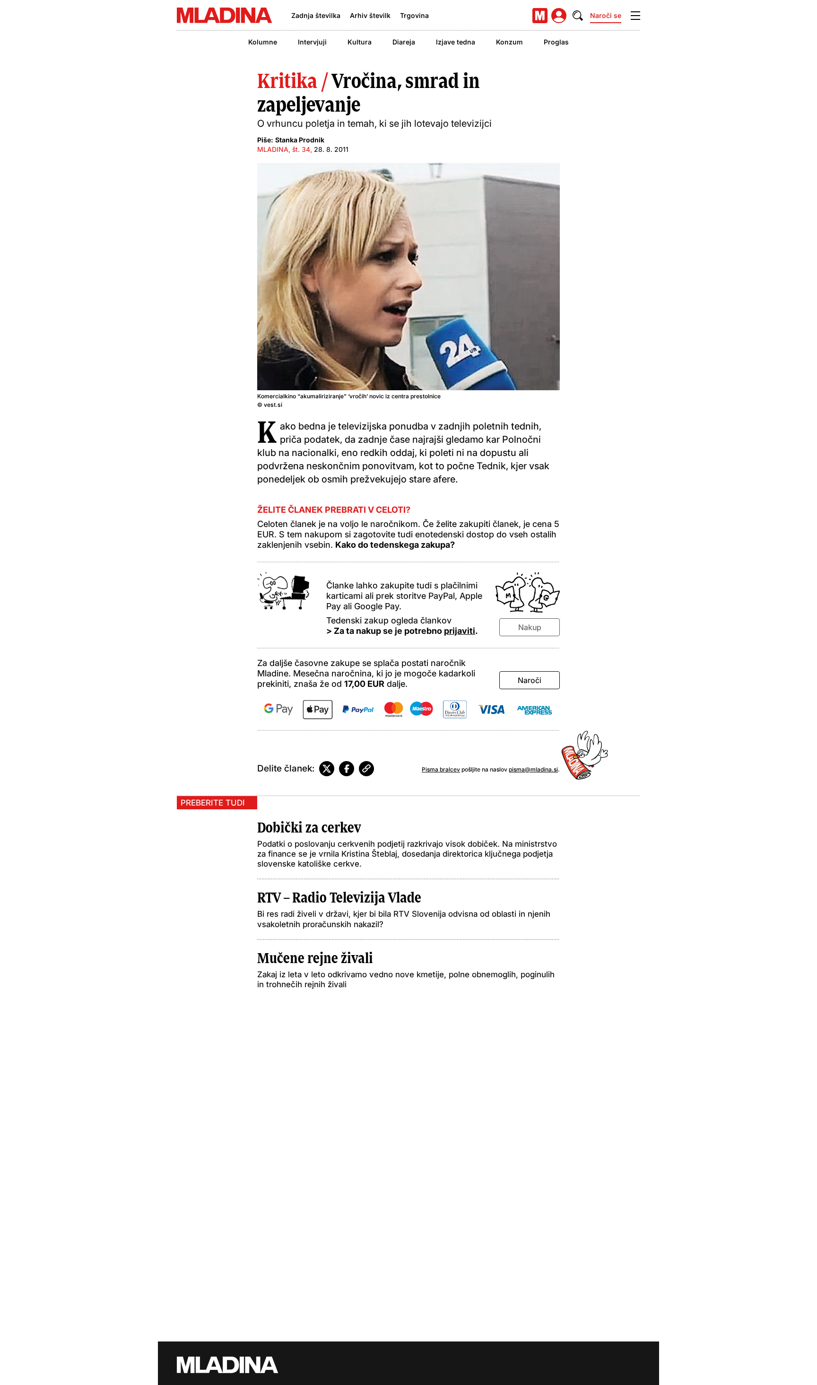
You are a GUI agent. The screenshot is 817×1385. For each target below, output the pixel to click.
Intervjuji (312, 42)
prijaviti (459, 631)
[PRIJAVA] (558, 15)
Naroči (529, 680)
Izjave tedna (455, 42)
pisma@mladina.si (533, 769)
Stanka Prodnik (299, 140)
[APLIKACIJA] (540, 15)
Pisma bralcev (441, 769)
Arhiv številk (370, 15)
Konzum (509, 42)
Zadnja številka (315, 15)
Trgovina (414, 15)
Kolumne (262, 42)
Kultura (360, 42)
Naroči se (605, 15)
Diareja (403, 42)
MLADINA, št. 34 (283, 149)
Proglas (556, 42)
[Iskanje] (577, 15)
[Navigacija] (635, 15)
